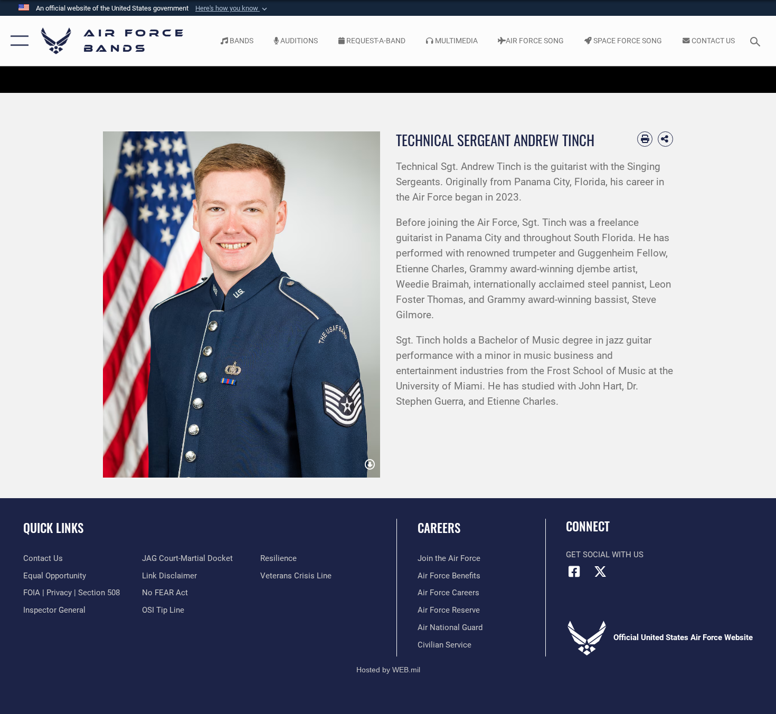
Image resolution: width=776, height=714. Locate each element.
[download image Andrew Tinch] (370, 464)
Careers (439, 528)
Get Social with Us (604, 554)
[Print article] (644, 139)
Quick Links (53, 528)
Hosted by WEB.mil (388, 669)
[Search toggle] (756, 40)
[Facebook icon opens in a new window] (574, 571)
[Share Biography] (665, 139)
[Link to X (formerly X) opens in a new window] (600, 571)
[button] (232, 8)
